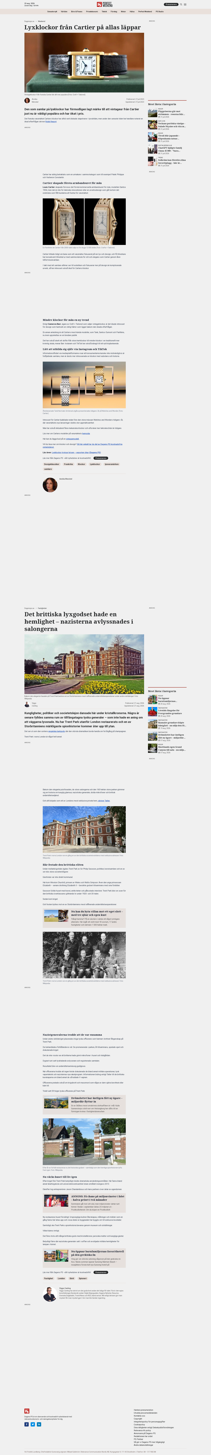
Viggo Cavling (65, 1288)
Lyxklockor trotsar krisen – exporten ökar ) (76, 452)
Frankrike (68, 464)
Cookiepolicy (139, 1424)
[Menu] (185, 4)
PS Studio (160, 12)
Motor (123, 12)
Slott (72, 1278)
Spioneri (83, 1278)
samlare (48, 469)
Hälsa (132, 12)
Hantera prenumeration (143, 1410)
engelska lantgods (56, 731)
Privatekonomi (92, 12)
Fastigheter (42, 608)
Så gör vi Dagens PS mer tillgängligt (149, 1442)
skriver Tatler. (104, 801)
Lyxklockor (95, 464)
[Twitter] (33, 1424)
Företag (114, 12)
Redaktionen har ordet (143, 1436)
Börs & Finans (76, 12)
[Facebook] (26, 1424)
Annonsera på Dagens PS (145, 1433)
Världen (64, 12)
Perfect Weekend (145, 12)
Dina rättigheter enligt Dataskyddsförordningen (154, 1427)
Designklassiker (51, 464)
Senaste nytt (52, 12)
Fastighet (48, 1278)
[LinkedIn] (39, 1424)
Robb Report (51, 121)
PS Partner (138, 1439)
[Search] (181, 4)
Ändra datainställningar (143, 1445)
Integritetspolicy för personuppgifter (149, 1422)
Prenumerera (171, 4)
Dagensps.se (29, 21)
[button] (84, 221)
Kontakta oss (139, 1416)
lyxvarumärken (112, 464)
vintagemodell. (72, 439)
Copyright (138, 1419)
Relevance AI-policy (142, 1430)
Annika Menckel (65, 479)
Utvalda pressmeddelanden (145, 1413)
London (61, 1278)
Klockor (81, 464)
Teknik (104, 12)
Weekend (41, 21)
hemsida (86, 433)
